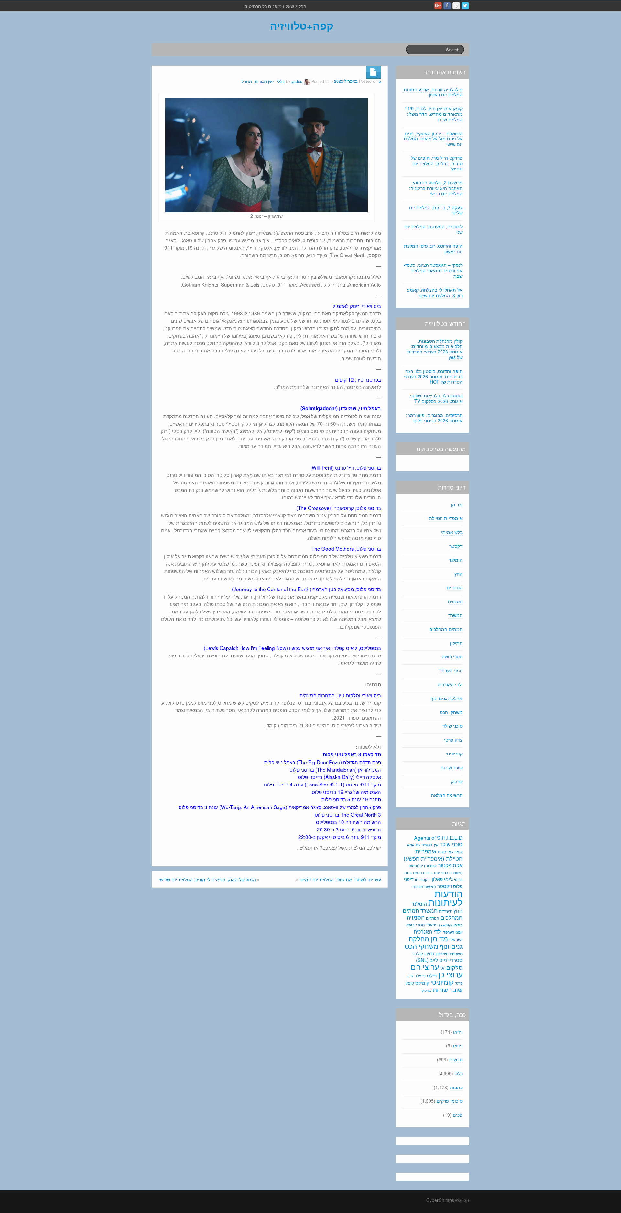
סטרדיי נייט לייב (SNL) (439, 960)
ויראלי (432, 924)
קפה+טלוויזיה (301, 25)
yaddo (296, 81)
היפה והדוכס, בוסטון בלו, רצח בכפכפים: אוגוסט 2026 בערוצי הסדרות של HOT (433, 376)
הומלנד (456, 560)
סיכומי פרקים (450, 1101)
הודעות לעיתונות (445, 897)
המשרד (455, 615)
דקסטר (456, 546)
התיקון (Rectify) (451, 924)
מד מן (457, 504)
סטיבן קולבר (423, 953)
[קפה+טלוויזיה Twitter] (465, 5)
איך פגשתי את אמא (423, 844)
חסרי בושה (452, 656)
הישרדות (445, 911)
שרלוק (457, 781)
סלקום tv (451, 967)
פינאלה (420, 975)
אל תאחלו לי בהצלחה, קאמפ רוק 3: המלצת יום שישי (435, 292)
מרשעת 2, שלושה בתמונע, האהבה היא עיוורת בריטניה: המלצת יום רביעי (436, 188)
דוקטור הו (422, 879)
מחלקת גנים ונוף (446, 698)
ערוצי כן (451, 974)
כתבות (456, 1087)
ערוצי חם (425, 966)
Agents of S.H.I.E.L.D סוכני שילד (438, 841)
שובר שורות (452, 767)
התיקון (456, 643)
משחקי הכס (451, 712)
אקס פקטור (450, 865)
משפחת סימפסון (449, 953)
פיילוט (432, 975)
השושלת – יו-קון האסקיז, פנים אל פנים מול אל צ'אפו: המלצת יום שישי (433, 138)
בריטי (458, 879)
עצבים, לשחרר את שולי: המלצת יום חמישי (340, 879)
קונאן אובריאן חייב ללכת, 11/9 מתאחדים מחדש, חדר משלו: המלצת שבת (434, 114)
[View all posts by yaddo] (307, 81)
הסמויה (455, 601)
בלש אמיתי (452, 532)
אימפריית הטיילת (446, 518)
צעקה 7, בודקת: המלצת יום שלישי (436, 210)
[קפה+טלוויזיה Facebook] (447, 5)
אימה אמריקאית (450, 851)
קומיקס (422, 983)
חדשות (456, 1059)
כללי (281, 81)
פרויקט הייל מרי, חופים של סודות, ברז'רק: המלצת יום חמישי (437, 163)
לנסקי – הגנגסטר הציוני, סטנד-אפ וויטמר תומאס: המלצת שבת (433, 270)
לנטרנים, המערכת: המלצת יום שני (433, 229)
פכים (458, 1114)
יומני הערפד (451, 670)
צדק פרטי (453, 739)
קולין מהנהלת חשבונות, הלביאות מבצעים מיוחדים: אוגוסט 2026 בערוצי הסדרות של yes (435, 349)
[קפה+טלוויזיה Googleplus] (438, 5)
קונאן (409, 983)
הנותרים (455, 587)
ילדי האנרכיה (450, 684)
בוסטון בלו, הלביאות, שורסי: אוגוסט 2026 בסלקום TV (436, 398)
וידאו (458, 1031)
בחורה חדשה (423, 872)
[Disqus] (270, 980)
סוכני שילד (452, 725)
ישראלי (456, 939)
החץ (458, 573)
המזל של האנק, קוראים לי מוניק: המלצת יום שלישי (207, 879)
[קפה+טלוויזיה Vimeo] (456, 5)
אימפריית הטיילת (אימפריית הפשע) (433, 854)
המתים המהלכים (446, 629)
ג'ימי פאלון (442, 878)
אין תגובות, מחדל (257, 81)
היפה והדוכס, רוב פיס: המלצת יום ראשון (433, 249)
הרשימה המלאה (447, 795)
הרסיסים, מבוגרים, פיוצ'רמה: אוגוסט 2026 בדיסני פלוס (434, 418)
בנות (408, 872)
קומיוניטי (454, 753)
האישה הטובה (424, 886)
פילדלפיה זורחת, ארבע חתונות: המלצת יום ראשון (432, 92)
